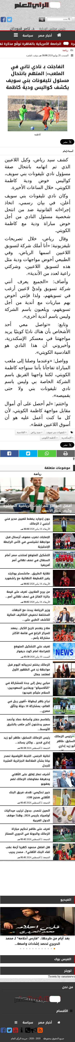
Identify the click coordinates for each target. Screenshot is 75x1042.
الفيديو (65, 900)
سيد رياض (36, 432)
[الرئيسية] (59, 35)
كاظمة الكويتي (49, 437)
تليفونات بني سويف (55, 432)
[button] (54, 948)
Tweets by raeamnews (61, 976)
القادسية (21, 432)
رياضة (65, 50)
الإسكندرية (67, 437)
